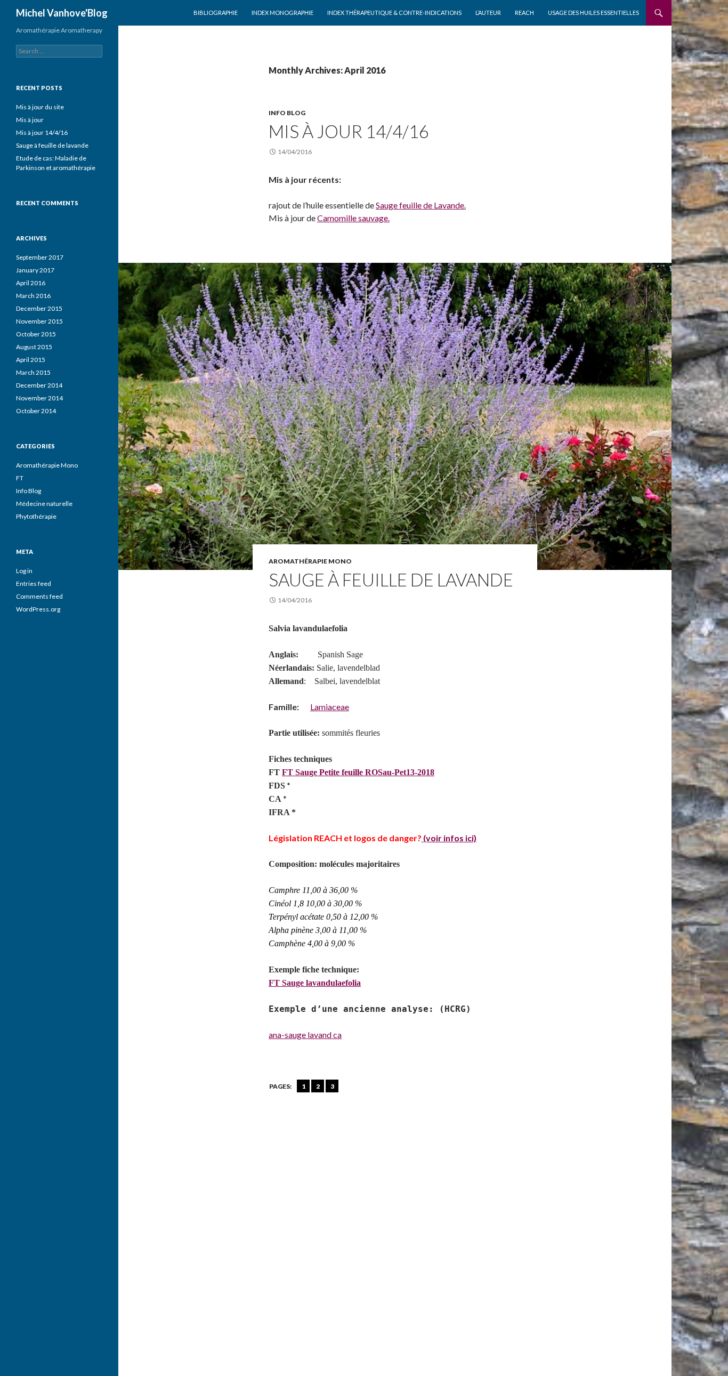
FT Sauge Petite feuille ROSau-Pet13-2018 (358, 772)
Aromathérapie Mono (310, 561)
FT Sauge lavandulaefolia (315, 982)
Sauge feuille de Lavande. (421, 205)
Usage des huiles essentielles (593, 12)
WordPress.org (38, 609)
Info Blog (287, 113)
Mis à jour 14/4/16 (349, 131)
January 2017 (35, 270)
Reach (524, 12)
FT (19, 478)
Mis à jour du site (40, 107)
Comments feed (39, 596)
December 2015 (39, 308)
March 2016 (33, 296)
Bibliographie (215, 12)
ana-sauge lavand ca (305, 1034)
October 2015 (36, 334)
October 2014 (36, 411)
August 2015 (34, 347)
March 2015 (33, 372)
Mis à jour (30, 120)
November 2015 (39, 321)
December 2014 (39, 385)
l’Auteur (488, 12)
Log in (24, 571)
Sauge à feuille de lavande (391, 579)
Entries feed (33, 584)
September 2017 (39, 257)
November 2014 (39, 398)
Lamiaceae (329, 707)
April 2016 (30, 283)
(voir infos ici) (449, 838)
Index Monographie (282, 12)
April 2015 (30, 360)
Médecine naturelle (44, 504)
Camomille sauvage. (353, 218)
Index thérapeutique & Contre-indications (394, 12)
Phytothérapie (36, 516)
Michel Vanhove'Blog (62, 13)
